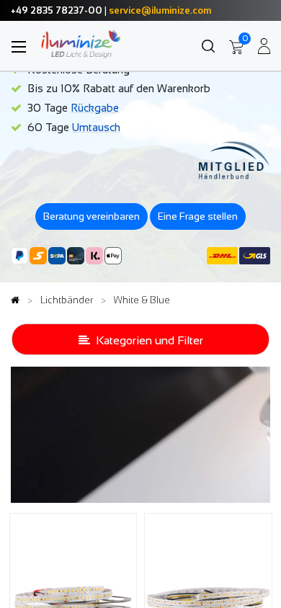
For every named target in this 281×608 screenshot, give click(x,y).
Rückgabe (95, 108)
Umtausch (96, 127)
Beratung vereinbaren (91, 216)
